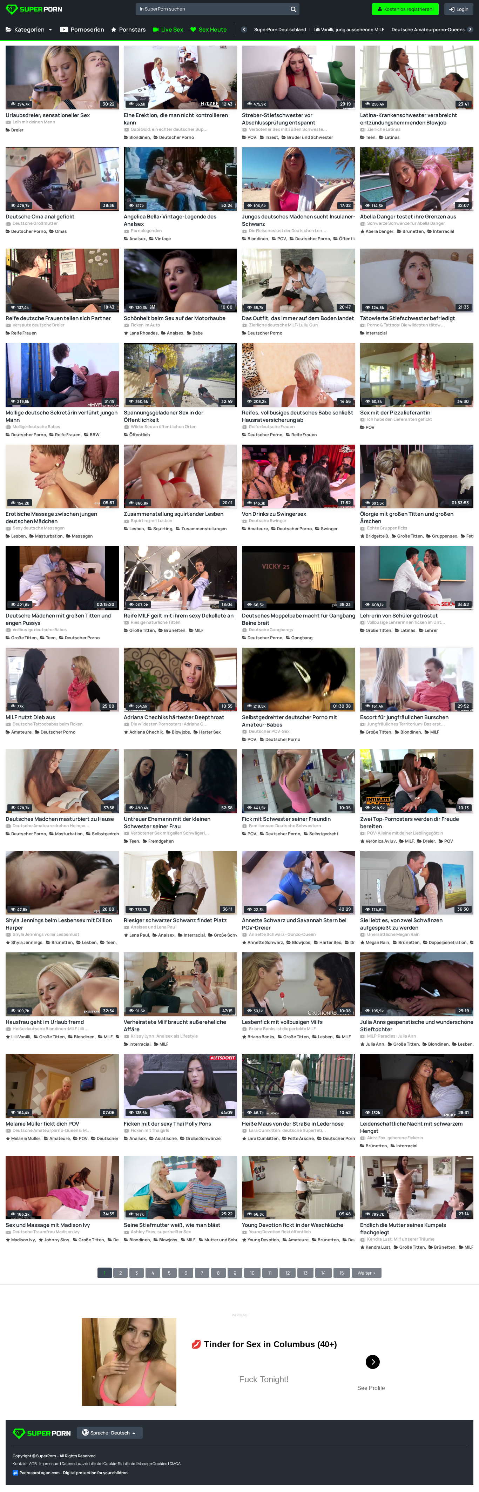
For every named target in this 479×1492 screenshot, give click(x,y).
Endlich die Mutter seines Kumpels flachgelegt (403, 1228)
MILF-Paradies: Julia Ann (391, 1036)
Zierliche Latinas (383, 129)
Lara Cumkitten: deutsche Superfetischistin (287, 1130)
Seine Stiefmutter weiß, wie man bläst (172, 1225)
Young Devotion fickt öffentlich (279, 1232)
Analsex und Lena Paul (153, 927)
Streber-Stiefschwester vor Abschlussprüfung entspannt (279, 119)
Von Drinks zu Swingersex (274, 514)
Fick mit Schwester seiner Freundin (286, 819)
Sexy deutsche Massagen (38, 528)
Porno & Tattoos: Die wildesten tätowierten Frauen (405, 325)
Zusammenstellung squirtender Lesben (173, 514)
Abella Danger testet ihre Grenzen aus (408, 216)
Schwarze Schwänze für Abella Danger (405, 223)
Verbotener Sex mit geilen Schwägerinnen (169, 833)
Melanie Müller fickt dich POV (42, 1123)
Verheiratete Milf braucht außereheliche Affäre (175, 1025)
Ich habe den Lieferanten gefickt (399, 419)
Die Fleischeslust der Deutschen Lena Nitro (287, 231)
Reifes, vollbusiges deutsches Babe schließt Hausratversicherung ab (297, 416)
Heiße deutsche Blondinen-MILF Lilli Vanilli (51, 1029)
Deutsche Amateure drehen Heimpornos (51, 826)
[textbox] (212, 8)
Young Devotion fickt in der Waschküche (292, 1225)
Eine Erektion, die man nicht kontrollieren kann (176, 119)
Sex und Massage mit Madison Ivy (48, 1225)
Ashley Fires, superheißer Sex (160, 1232)
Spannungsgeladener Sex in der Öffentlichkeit (163, 416)
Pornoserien (87, 29)
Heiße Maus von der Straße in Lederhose (293, 1123)
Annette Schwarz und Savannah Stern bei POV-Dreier (294, 924)
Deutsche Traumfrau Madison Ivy (46, 1232)
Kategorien (29, 29)
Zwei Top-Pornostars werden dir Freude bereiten (409, 822)
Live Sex (172, 29)
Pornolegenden (146, 231)
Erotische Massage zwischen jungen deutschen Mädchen (51, 517)
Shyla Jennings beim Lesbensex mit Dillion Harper (59, 924)
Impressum (49, 1463)
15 (341, 1273)
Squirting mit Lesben (151, 521)
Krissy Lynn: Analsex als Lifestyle (164, 1036)
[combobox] (217, 9)
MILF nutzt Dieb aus (30, 717)
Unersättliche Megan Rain (393, 934)
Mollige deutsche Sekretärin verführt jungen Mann (61, 416)
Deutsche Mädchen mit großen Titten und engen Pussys (58, 619)
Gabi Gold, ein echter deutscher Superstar (169, 129)
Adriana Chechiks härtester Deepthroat (174, 717)
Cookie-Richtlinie (119, 1463)
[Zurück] (244, 29)
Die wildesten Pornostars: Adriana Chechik (169, 724)
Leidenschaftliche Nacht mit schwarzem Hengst (411, 1127)
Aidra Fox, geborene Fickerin (394, 1138)
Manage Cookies (152, 1463)
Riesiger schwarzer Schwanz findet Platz (175, 920)
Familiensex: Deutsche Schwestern (284, 826)
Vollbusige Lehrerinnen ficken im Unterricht (405, 622)
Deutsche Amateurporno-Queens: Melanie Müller (51, 1130)
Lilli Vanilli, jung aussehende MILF (348, 29)
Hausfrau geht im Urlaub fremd (45, 1022)
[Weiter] (470, 29)
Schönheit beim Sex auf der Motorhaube (174, 318)
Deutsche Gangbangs (270, 630)
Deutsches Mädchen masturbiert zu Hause (60, 819)
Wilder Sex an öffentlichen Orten (163, 427)
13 (305, 1273)
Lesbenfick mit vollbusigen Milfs (282, 1022)
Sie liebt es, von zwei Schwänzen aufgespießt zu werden (401, 924)
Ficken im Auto (145, 325)
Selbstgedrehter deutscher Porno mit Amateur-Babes (289, 721)
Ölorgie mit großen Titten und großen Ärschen (406, 517)
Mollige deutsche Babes (36, 427)
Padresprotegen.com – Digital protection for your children (74, 1472)
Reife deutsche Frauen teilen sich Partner (58, 318)
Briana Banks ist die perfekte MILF (282, 1029)
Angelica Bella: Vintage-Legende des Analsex (170, 220)
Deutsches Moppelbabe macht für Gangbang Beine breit (298, 619)
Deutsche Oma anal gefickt (40, 216)
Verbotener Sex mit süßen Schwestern (287, 129)
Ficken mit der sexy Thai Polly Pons (167, 1123)
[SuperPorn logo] (34, 10)
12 (287, 1273)
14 (323, 1273)
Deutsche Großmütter (35, 223)
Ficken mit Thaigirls (149, 1130)
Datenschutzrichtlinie (81, 1463)
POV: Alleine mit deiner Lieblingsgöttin (404, 833)
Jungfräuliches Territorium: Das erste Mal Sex (405, 724)
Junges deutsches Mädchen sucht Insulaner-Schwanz (298, 220)
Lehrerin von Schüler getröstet (399, 615)
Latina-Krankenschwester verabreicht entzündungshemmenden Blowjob (408, 119)
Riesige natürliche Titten (155, 622)
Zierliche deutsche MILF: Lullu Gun (283, 325)
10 (252, 1273)
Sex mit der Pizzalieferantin (395, 412)
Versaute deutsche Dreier (38, 325)
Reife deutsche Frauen (271, 427)
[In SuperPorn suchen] (293, 9)
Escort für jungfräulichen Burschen (404, 717)
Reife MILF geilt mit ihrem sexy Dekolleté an (179, 615)
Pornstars (132, 29)
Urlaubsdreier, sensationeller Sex (48, 115)
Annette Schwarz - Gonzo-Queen (282, 934)
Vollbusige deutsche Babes (39, 630)
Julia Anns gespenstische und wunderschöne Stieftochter (416, 1025)
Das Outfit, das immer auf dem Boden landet (298, 318)
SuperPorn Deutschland (280, 29)
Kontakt (20, 1463)
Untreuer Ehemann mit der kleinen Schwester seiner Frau (167, 822)
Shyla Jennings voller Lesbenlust (45, 934)
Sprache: (110, 1433)
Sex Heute (213, 29)
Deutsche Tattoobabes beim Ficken (47, 724)
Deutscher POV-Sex (269, 731)
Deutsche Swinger (267, 521)
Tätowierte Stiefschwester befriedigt (407, 318)
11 (270, 1273)
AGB (33, 1463)
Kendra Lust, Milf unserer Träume (400, 1239)
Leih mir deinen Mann (33, 122)
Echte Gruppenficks (386, 528)
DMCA (175, 1463)
